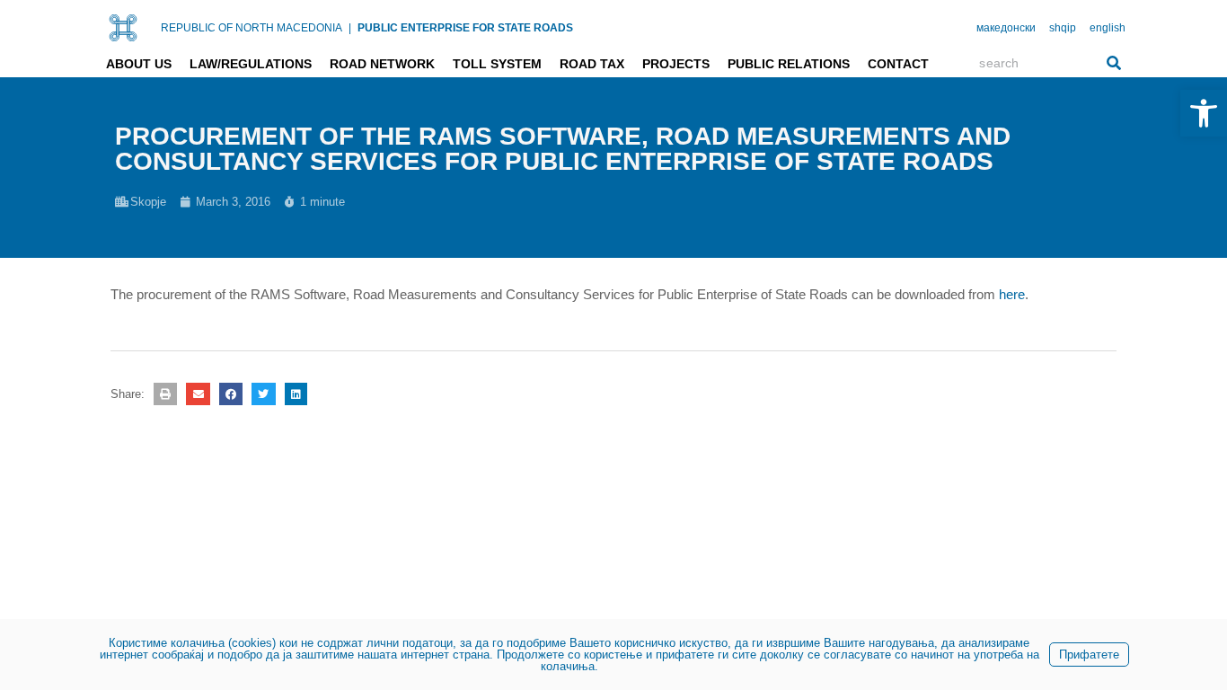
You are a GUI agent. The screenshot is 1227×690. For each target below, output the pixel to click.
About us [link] (139, 64)
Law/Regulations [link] (251, 64)
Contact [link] (898, 64)
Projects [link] (676, 64)
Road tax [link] (592, 64)
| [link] (350, 28)
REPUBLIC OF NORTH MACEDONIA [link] (251, 28)
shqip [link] (1062, 28)
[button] (165, 394)
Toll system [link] (497, 64)
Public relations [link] (789, 64)
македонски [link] (1006, 28)
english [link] (1107, 28)
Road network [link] (382, 64)
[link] (1203, 113)
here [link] (1012, 294)
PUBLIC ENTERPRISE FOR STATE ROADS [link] (465, 28)
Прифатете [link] (1089, 654)
